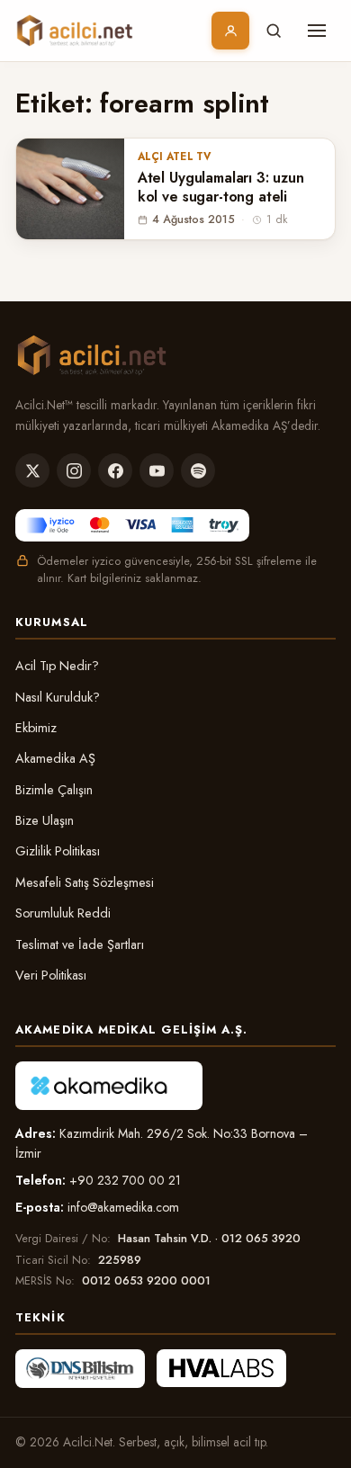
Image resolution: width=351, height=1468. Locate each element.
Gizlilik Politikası (57, 851)
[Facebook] (115, 470)
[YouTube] (157, 470)
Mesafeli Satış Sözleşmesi (84, 882)
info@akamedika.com (123, 1207)
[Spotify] (198, 470)
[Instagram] (74, 470)
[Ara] (273, 30)
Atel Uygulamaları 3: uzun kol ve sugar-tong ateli (221, 188)
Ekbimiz (36, 728)
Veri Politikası (50, 975)
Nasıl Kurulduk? (57, 697)
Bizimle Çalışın (54, 790)
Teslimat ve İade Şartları (79, 944)
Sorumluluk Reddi (63, 913)
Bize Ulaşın (44, 820)
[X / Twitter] (32, 470)
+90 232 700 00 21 (125, 1180)
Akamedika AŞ (55, 758)
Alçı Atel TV (175, 156)
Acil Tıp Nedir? (57, 666)
